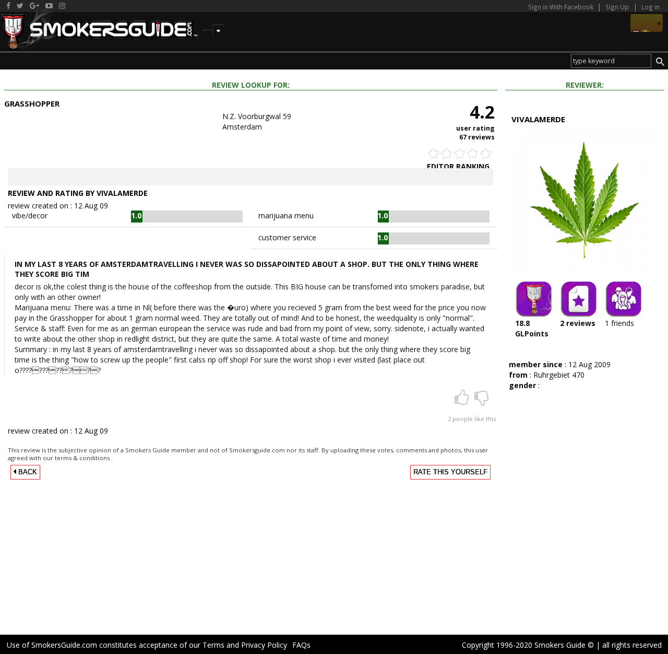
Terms (213, 645)
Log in (650, 7)
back (26, 472)
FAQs (301, 645)
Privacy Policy (264, 645)
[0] (482, 401)
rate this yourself (450, 472)
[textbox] (611, 61)
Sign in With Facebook (561, 7)
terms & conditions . (84, 458)
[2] (463, 401)
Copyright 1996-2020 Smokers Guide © (528, 645)
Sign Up (617, 7)
